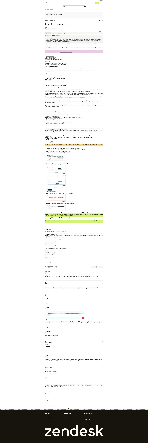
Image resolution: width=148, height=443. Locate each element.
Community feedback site (68, 276)
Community (87, 2)
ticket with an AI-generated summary (60, 104)
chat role (53, 127)
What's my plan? (101, 31)
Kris (46, 275)
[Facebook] (101, 20)
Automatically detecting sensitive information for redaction (56, 63)
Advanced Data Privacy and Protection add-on (62, 50)
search (83, 212)
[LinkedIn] (98, 20)
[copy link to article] (102, 20)
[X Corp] (99, 20)
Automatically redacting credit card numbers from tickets (56, 64)
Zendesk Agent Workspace (51, 47)
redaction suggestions (77, 50)
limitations (57, 82)
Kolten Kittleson (47, 371)
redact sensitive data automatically (66, 52)
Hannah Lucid (49, 367)
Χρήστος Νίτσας (59, 359)
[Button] (45, 262)
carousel (53, 122)
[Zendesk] (74, 430)
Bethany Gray (48, 346)
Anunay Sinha (49, 342)
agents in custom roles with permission (56, 68)
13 (77, 408)
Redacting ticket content (50, 58)
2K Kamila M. (49, 307)
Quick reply (48, 122)
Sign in (93, 2)
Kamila (47, 298)
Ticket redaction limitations (51, 57)
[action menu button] (102, 271)
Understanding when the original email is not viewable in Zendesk (81, 94)
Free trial (97, 2)
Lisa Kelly (48, 27)
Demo (101, 2)
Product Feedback (78, 299)
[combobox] (94, 267)
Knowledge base (81, 2)
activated (46, 48)
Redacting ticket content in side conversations (54, 59)
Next (79, 408)
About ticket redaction (50, 56)
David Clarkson (49, 331)
